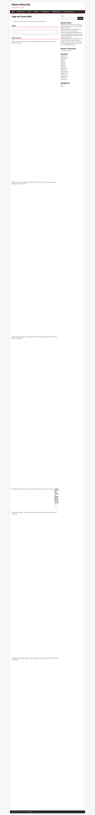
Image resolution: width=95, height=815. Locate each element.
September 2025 (64, 57)
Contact (36, 11)
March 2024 (63, 77)
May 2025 (63, 63)
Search (62, 16)
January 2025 (63, 70)
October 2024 (64, 74)
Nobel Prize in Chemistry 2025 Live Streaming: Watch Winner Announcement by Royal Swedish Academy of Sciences (71, 26)
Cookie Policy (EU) (68, 11)
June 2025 (63, 62)
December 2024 (64, 71)
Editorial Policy (56, 11)
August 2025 (63, 59)
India (62, 84)
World (62, 86)
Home (12, 11)
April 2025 (63, 65)
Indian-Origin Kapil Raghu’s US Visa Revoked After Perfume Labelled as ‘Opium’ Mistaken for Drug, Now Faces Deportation (72, 35)
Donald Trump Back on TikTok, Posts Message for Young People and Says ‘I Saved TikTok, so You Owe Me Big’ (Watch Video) (71, 43)
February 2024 (64, 79)
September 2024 (64, 76)
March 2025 (63, 66)
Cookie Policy (45, 11)
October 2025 (64, 56)
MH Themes (30, 811)
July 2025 (63, 60)
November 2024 (64, 73)
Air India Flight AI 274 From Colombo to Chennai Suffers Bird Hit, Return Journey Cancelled (56, 496)
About (29, 11)
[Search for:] (35, 32)
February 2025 (64, 68)
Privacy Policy (21, 11)
